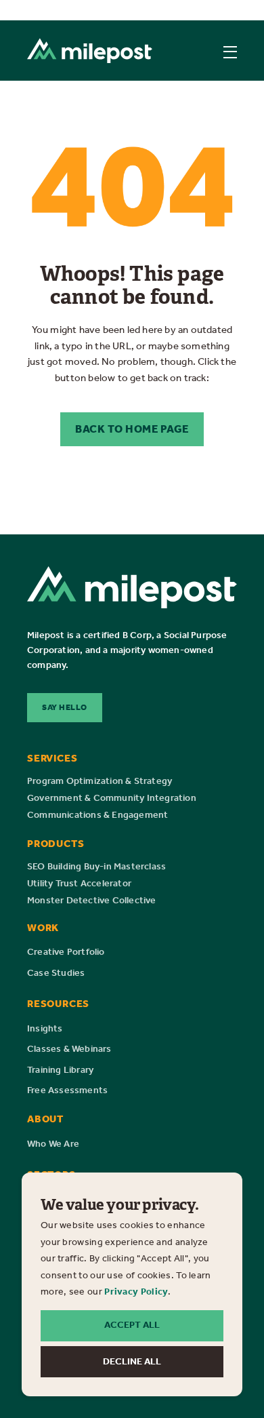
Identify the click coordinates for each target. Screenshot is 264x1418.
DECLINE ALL (132, 1361)
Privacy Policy (136, 1291)
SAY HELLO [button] (64, 707)
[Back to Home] (89, 50)
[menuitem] (99, 781)
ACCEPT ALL (132, 1325)
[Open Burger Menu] (230, 52)
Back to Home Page (132, 428)
